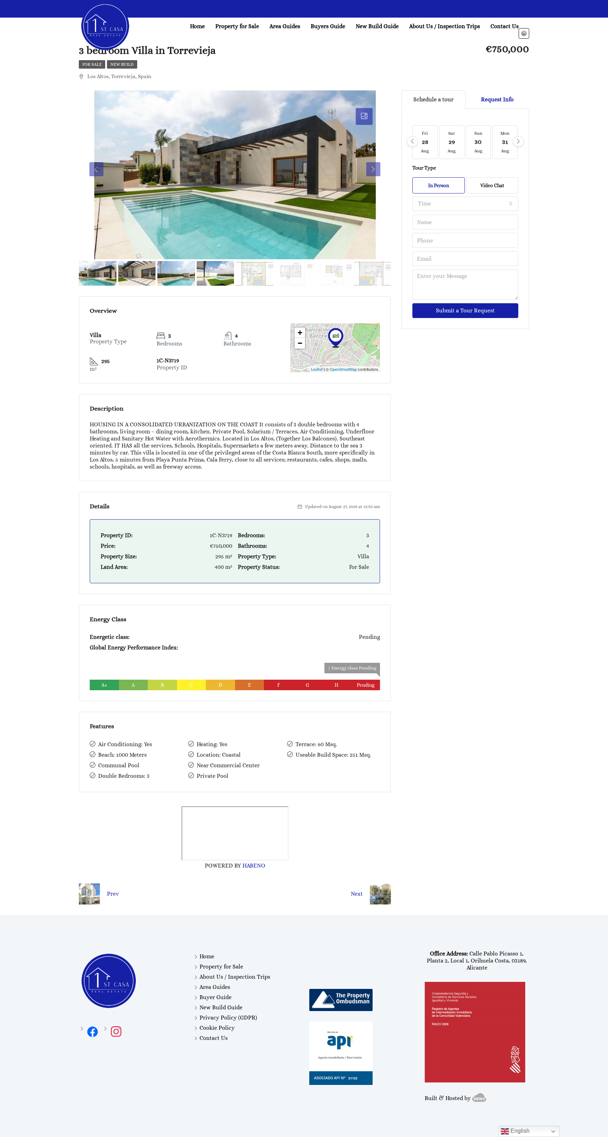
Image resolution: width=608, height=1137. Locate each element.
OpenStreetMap (343, 369)
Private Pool (212, 776)
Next (357, 893)
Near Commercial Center (228, 765)
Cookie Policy (217, 1027)
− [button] (300, 343)
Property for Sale (237, 26)
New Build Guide (377, 26)
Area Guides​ (285, 26)
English (519, 1131)
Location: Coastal (219, 754)
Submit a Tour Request (465, 310)
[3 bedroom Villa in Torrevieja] (335, 338)
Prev (113, 893)
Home (197, 26)
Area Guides (215, 987)
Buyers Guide (328, 26)
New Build (122, 64)
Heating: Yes (212, 744)
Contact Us (504, 26)
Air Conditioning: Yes (125, 744)
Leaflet (317, 369)
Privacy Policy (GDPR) (228, 1017)
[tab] (364, 116)
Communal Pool (118, 765)
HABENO (253, 865)
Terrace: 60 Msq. (316, 744)
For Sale (92, 64)
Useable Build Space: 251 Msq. (333, 754)
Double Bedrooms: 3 (124, 776)
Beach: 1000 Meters (122, 754)
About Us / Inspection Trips (444, 26)
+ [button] (300, 332)
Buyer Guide (216, 997)
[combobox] (465, 203)
